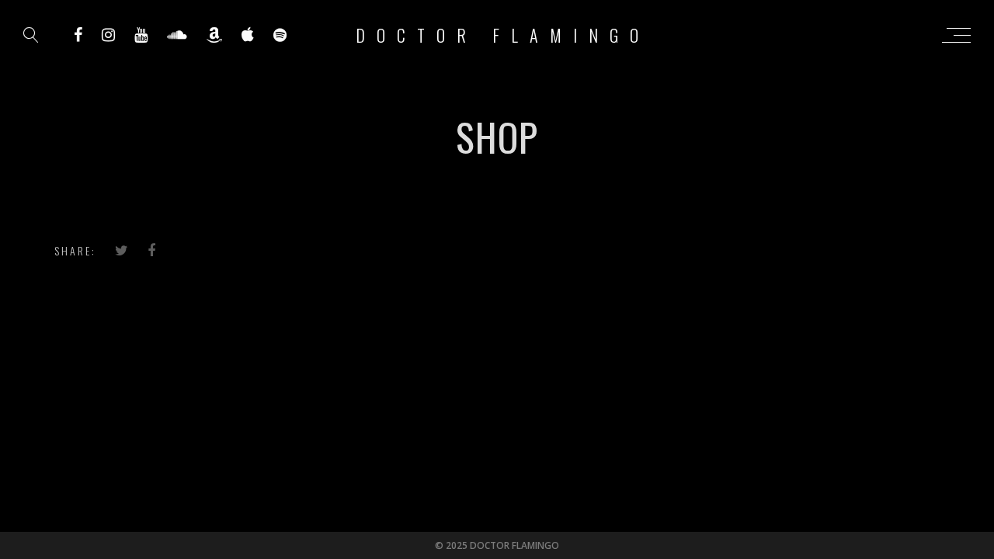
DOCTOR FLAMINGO (503, 35)
